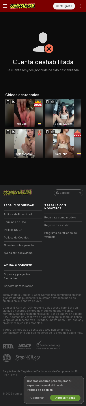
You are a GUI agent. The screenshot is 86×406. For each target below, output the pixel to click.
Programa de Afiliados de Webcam (60, 234)
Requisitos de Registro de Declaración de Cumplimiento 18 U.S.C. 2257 (40, 373)
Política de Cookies (16, 237)
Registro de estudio (56, 225)
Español (65, 192)
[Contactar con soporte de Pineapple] (7, 358)
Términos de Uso (15, 222)
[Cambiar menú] (5, 6)
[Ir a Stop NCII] (28, 358)
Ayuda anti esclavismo (18, 253)
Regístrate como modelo (60, 217)
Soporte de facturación (18, 286)
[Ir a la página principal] (26, 6)
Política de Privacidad (18, 214)
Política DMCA (13, 229)
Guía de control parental (19, 245)
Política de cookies (40, 389)
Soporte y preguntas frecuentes (17, 276)
